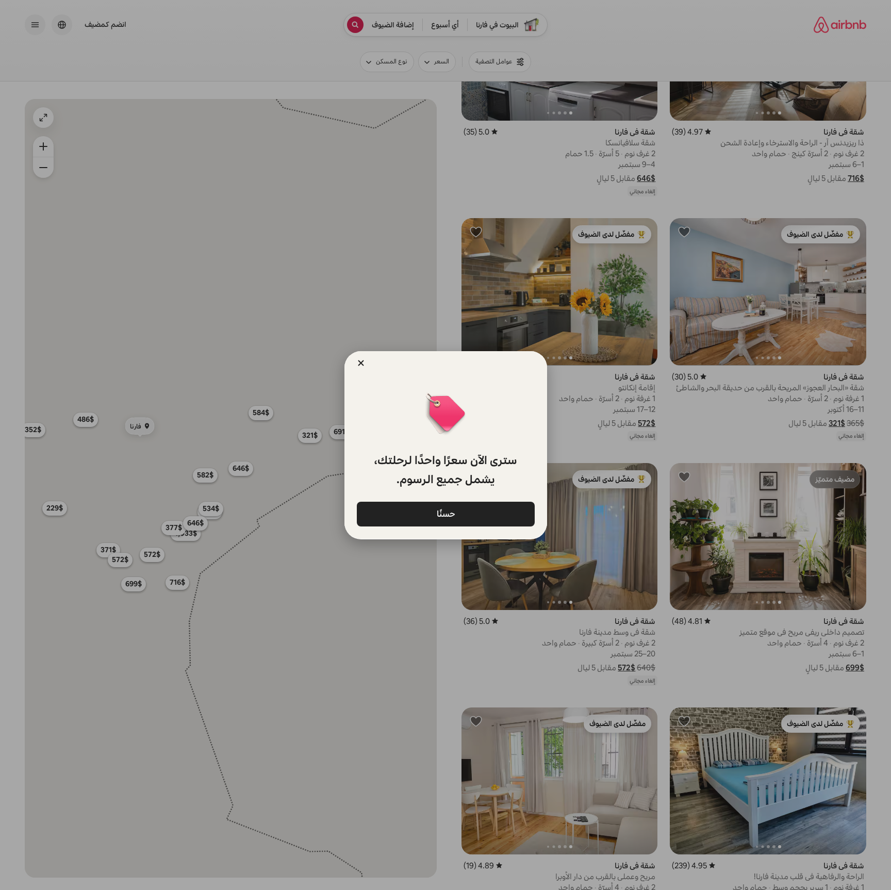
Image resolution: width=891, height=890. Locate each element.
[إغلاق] (361, 363)
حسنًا (445, 513)
